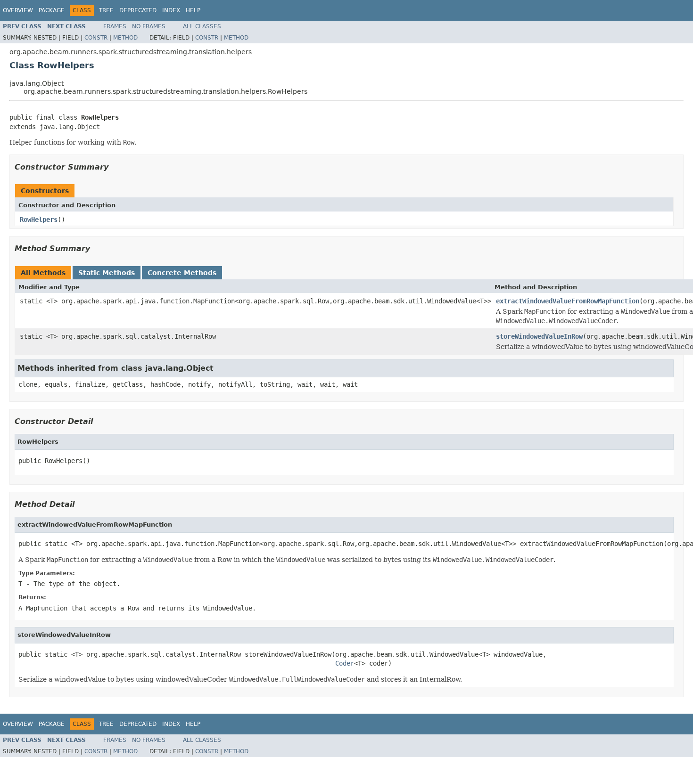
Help (193, 10)
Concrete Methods (182, 273)
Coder (344, 663)
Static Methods (106, 273)
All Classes (202, 26)
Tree (106, 10)
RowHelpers (39, 219)
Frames (114, 26)
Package (52, 10)
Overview (18, 10)
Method (125, 37)
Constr (95, 37)
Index (171, 10)
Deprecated (138, 10)
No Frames (148, 26)
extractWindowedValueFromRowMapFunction (567, 301)
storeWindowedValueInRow (539, 336)
